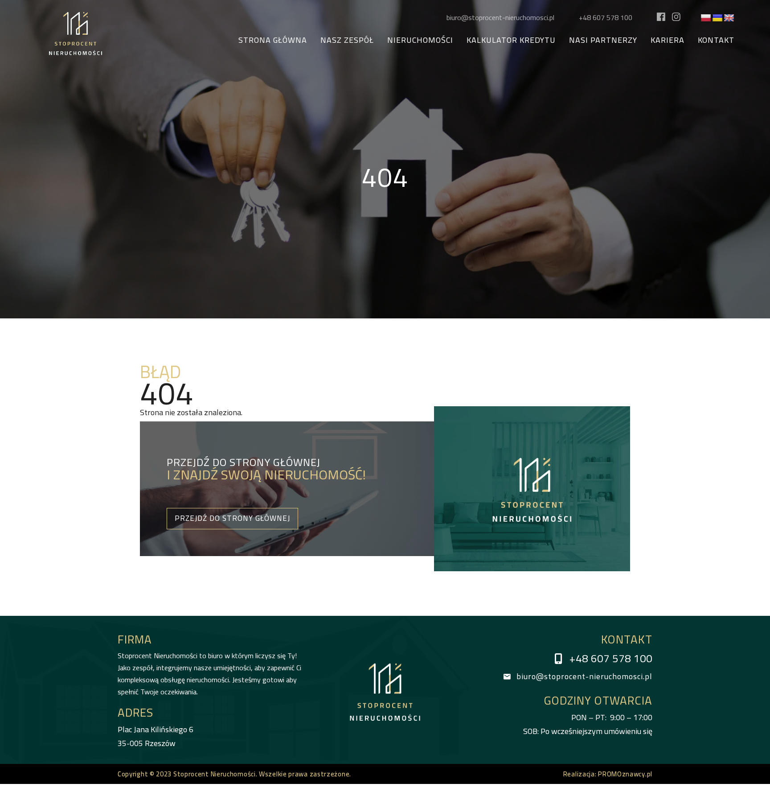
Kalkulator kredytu (511, 40)
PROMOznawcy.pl (625, 773)
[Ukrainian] (717, 18)
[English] (729, 18)
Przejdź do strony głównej (232, 518)
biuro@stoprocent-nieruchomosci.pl (500, 17)
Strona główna (272, 40)
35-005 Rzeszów (155, 736)
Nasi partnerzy (603, 40)
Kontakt (716, 40)
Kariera (667, 40)
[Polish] (705, 18)
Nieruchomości (420, 40)
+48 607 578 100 (605, 17)
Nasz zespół (347, 40)
